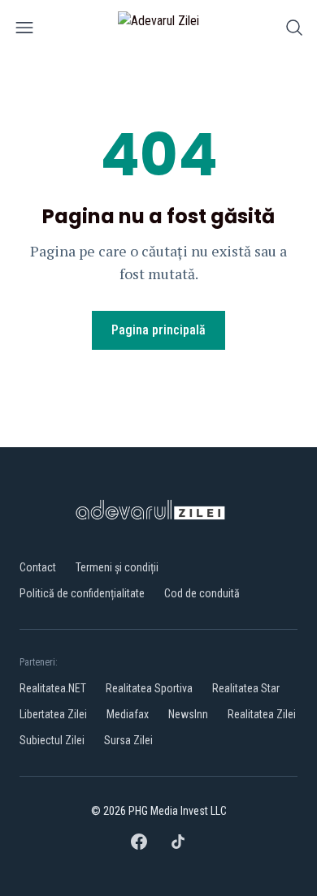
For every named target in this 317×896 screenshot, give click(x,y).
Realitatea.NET (53, 688)
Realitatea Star (246, 688)
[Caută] (294, 30)
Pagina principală (158, 330)
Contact (38, 567)
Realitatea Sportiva (149, 688)
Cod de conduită (202, 593)
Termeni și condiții (117, 567)
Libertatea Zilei (53, 714)
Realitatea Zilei (262, 714)
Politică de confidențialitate (82, 593)
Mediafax (127, 714)
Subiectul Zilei (52, 740)
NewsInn (188, 714)
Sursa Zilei (128, 740)
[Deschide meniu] (24, 30)
